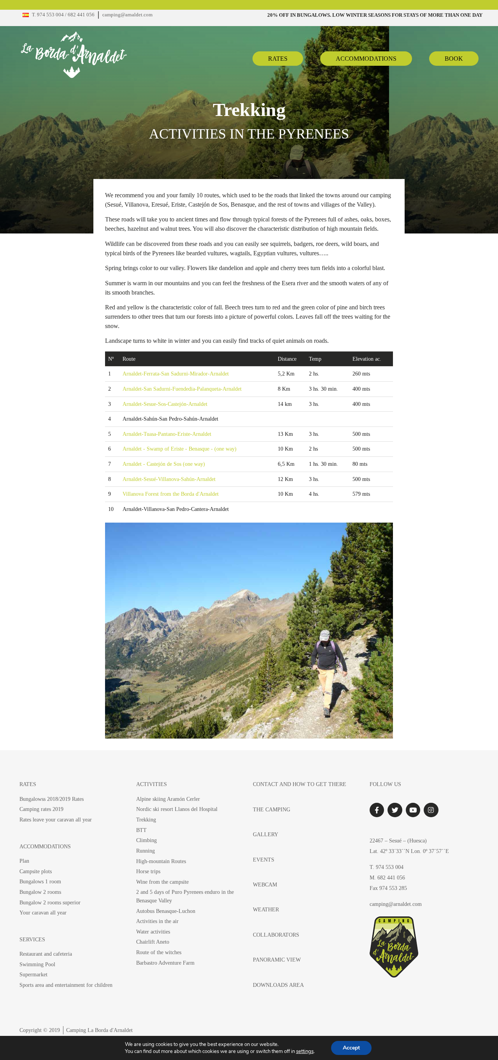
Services (32, 939)
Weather (266, 909)
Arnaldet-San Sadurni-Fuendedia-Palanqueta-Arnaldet (182, 389)
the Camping (271, 809)
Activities (151, 784)
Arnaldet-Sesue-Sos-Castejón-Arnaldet (165, 404)
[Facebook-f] (377, 810)
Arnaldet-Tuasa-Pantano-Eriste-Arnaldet (167, 434)
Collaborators (276, 935)
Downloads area (278, 985)
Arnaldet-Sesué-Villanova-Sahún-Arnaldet (169, 479)
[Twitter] (395, 810)
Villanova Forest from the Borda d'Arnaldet (171, 494)
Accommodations (45, 846)
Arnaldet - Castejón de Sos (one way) (164, 464)
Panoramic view (277, 959)
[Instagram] (431, 810)
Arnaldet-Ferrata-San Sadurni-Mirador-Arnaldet (176, 373)
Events (263, 859)
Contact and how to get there (299, 784)
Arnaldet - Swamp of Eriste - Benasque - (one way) (180, 449)
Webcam (265, 884)
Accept (351, 1047)
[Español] (25, 15)
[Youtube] (413, 810)
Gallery (265, 834)
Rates (27, 784)
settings (305, 1051)
